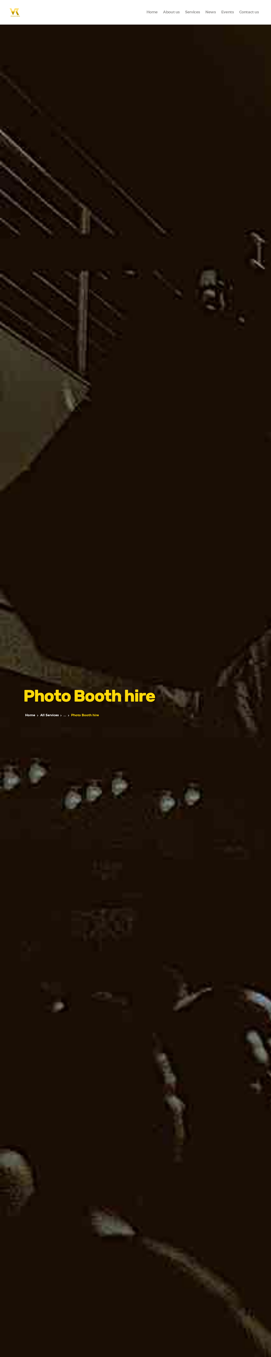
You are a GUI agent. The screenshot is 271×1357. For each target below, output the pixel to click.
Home (30, 715)
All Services (49, 715)
